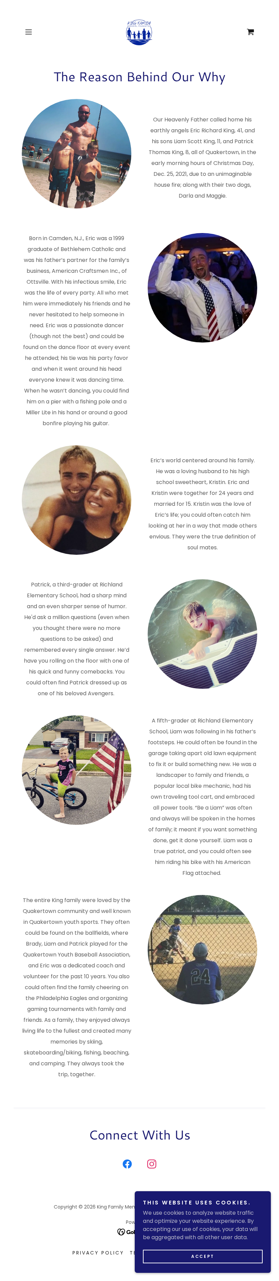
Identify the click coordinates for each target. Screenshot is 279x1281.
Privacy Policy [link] (98, 1252)
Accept (202, 1256)
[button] (39, 32)
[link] (139, 32)
